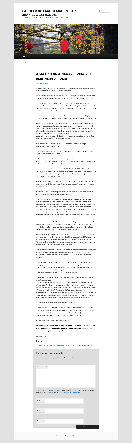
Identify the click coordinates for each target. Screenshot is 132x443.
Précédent (26, 63)
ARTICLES (26, 56)
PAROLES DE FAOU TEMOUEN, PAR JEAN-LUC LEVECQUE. (49, 13)
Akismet (51, 392)
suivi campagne (57, 346)
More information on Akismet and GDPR (70, 392)
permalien (90, 346)
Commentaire (42, 367)
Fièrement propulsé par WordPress (66, 436)
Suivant (107, 63)
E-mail (40, 410)
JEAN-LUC (67, 346)
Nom (40, 400)
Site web (39, 421)
